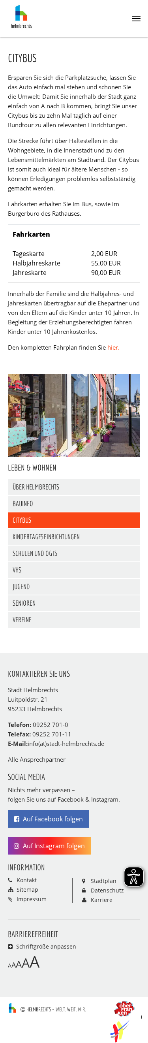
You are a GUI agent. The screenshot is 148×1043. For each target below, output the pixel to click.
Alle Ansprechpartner (37, 759)
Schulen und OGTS (35, 553)
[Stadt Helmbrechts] (23, 16)
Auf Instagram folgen (53, 846)
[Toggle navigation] (136, 18)
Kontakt (27, 880)
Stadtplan (103, 881)
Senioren (24, 603)
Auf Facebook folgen (52, 819)
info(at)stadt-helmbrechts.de (66, 743)
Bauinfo (23, 503)
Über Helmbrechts (36, 487)
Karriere (101, 900)
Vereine (22, 620)
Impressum (32, 899)
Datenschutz (107, 890)
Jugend (21, 586)
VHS (17, 570)
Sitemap (27, 889)
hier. (113, 347)
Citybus (22, 520)
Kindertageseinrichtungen (46, 537)
